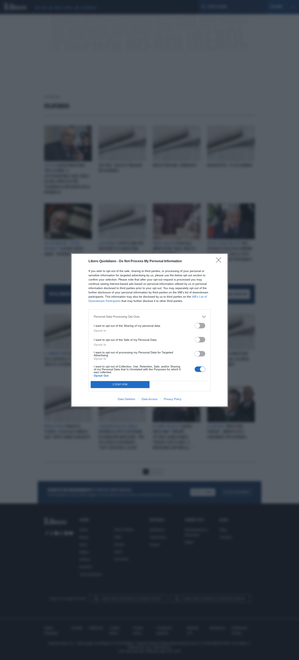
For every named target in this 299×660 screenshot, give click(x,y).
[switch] (200, 325)
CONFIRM (120, 384)
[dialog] (149, 330)
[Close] (220, 261)
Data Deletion (126, 399)
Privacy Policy (172, 399)
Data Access (149, 399)
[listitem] (149, 317)
